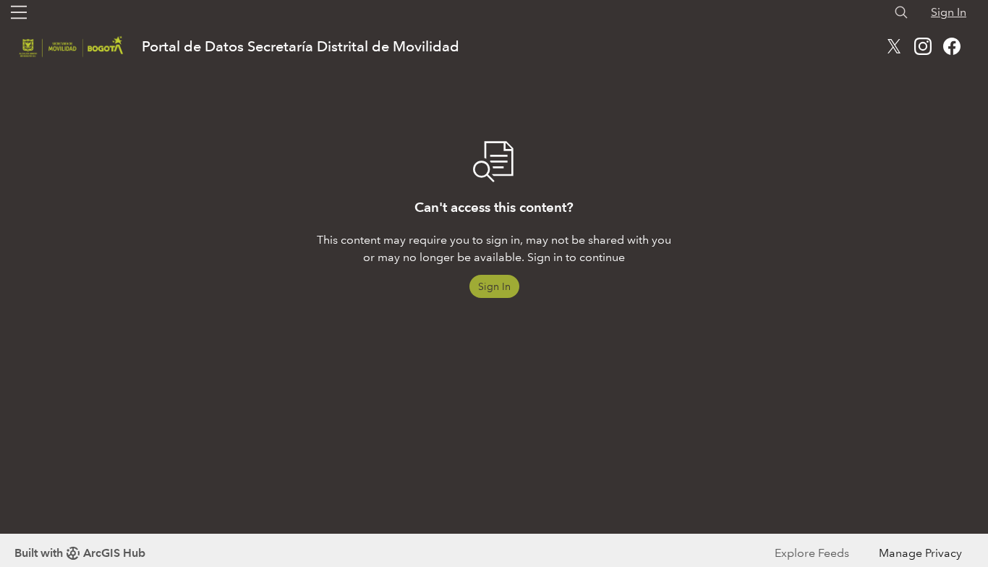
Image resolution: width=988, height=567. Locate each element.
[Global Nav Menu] (18, 12)
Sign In (948, 12)
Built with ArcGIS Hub (79, 553)
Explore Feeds (812, 553)
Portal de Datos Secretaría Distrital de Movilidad (300, 46)
